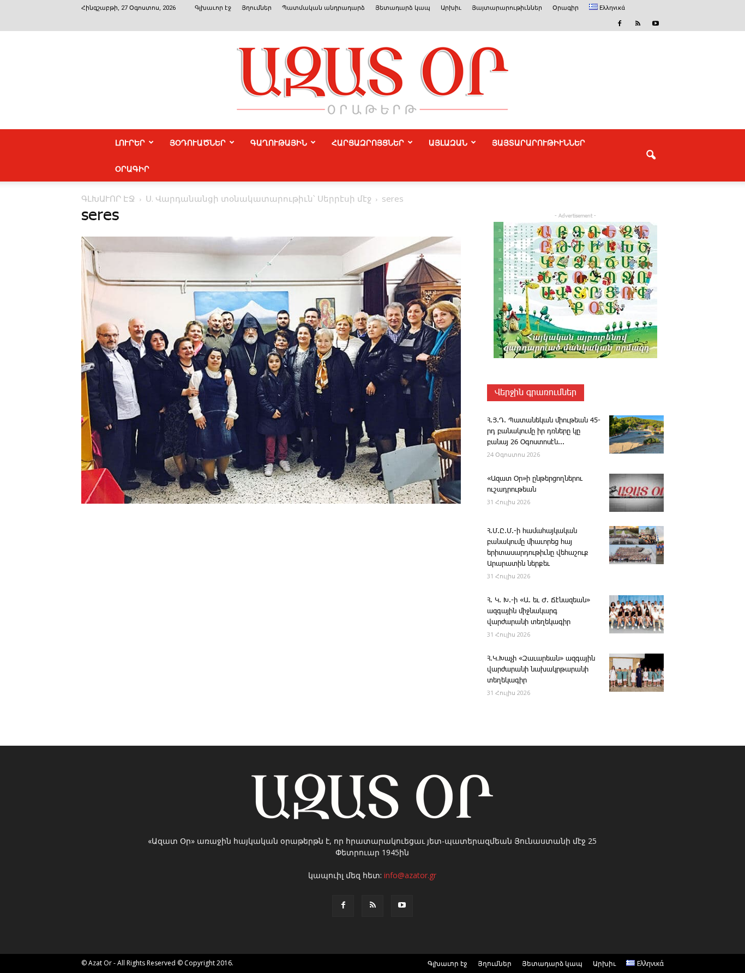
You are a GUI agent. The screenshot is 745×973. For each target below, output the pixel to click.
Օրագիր (565, 7)
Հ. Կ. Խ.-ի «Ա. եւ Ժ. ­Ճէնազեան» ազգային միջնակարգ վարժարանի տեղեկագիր (538, 611)
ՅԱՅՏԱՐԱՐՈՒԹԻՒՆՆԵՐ (538, 142)
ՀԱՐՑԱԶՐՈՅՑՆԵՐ (368, 142)
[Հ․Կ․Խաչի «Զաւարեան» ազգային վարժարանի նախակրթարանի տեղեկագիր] (636, 673)
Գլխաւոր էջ (213, 7)
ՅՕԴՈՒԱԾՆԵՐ (198, 142)
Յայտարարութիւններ (507, 7)
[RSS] (637, 23)
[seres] (271, 501)
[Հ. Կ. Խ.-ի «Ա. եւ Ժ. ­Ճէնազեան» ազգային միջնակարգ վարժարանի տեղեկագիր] (636, 614)
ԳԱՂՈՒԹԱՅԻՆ (278, 142)
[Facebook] (619, 23)
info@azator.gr (410, 875)
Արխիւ (451, 7)
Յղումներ (257, 7)
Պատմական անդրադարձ (323, 7)
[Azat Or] (372, 80)
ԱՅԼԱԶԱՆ (448, 142)
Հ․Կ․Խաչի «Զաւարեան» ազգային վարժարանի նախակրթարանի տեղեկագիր (541, 669)
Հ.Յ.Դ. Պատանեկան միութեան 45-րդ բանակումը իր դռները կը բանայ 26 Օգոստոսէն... (543, 431)
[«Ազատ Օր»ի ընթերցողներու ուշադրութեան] (636, 493)
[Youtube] (655, 23)
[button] (651, 155)
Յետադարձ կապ (402, 7)
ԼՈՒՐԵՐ (130, 142)
